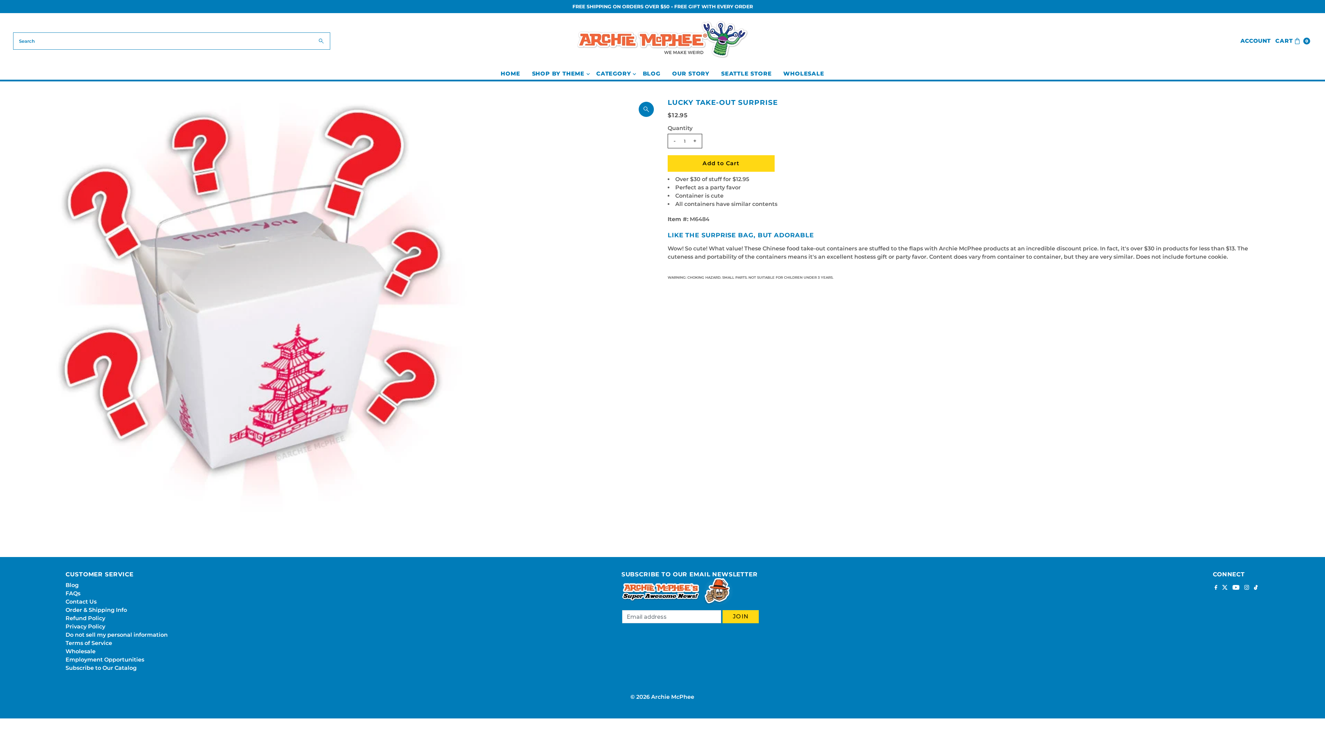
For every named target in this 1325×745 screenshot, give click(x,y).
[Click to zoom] (646, 109)
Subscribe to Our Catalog (101, 668)
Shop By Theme (558, 73)
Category (613, 73)
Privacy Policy (85, 626)
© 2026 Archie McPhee (662, 697)
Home (510, 73)
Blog (651, 73)
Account (1255, 41)
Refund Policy (85, 618)
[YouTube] (1236, 588)
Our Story (690, 73)
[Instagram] (1246, 588)
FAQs (73, 593)
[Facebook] (1216, 588)
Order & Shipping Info (96, 610)
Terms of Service (89, 643)
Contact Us (81, 601)
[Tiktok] (1256, 588)
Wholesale (803, 73)
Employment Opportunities (105, 659)
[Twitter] (1225, 588)
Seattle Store (746, 73)
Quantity (680, 128)
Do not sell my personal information (117, 635)
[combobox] (171, 41)
